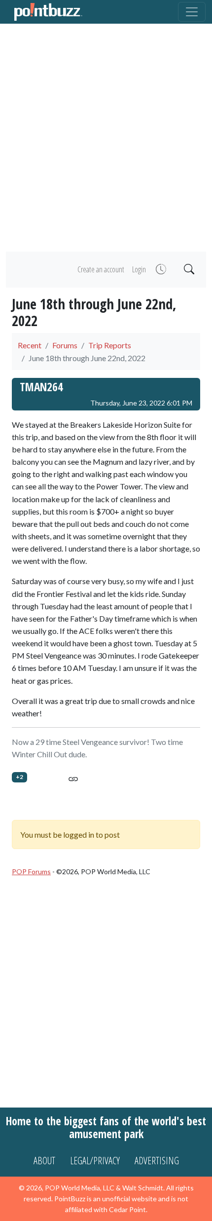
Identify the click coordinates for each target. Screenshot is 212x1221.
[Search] (188, 269)
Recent (29, 345)
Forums (64, 345)
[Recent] (160, 269)
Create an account (100, 269)
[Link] (73, 777)
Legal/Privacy (95, 1160)
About (44, 1160)
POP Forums (31, 871)
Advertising (157, 1160)
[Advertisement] (106, 138)
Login (139, 269)
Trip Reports (109, 345)
